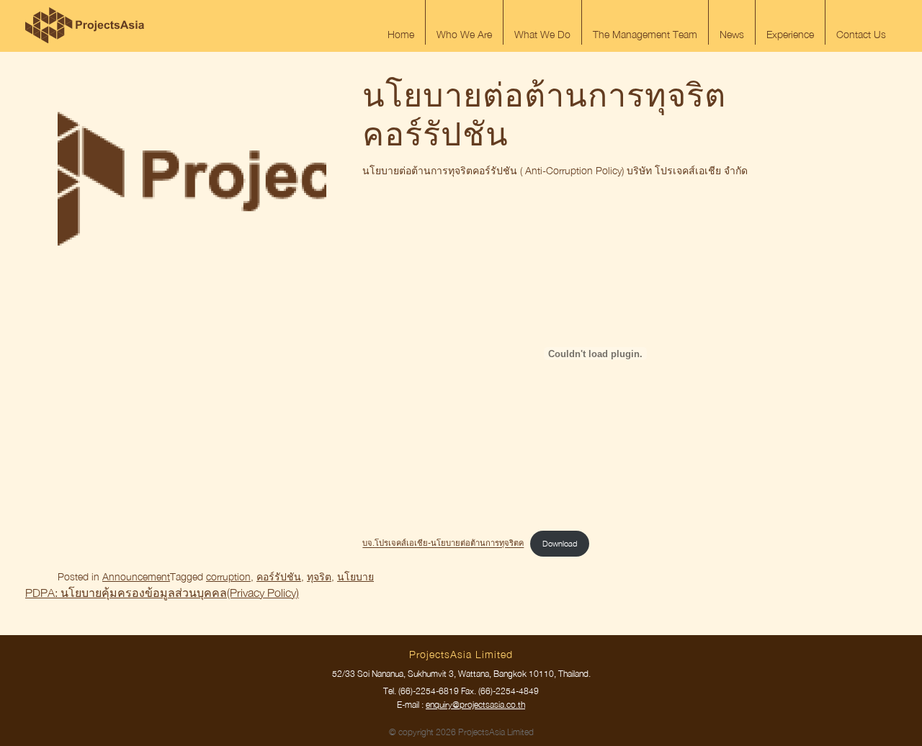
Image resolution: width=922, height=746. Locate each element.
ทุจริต (319, 576)
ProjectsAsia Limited (84, 25)
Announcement (136, 576)
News (732, 34)
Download (559, 543)
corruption (228, 576)
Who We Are (464, 34)
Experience (790, 34)
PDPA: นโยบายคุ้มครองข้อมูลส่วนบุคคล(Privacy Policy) (162, 592)
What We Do (542, 34)
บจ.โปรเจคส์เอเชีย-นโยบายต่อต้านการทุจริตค (443, 543)
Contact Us (861, 34)
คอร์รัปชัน (278, 576)
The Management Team (645, 34)
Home (401, 34)
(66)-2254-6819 (428, 691)
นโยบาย (355, 576)
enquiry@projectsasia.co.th (475, 704)
